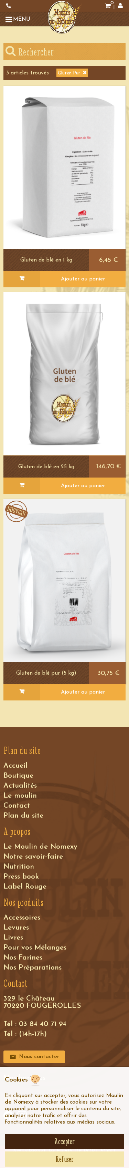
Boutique (18, 775)
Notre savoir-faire (33, 856)
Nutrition (18, 866)
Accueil (15, 765)
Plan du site (23, 815)
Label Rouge (24, 886)
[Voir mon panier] (107, 6)
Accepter (64, 1141)
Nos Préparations (32, 967)
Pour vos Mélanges (34, 947)
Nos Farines (22, 957)
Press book (21, 876)
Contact (16, 805)
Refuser (64, 1159)
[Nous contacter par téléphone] (8, 6)
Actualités (20, 785)
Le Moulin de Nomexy (40, 846)
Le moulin (20, 795)
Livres (13, 937)
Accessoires (21, 917)
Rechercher (35, 51)
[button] (19, 19)
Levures (16, 927)
